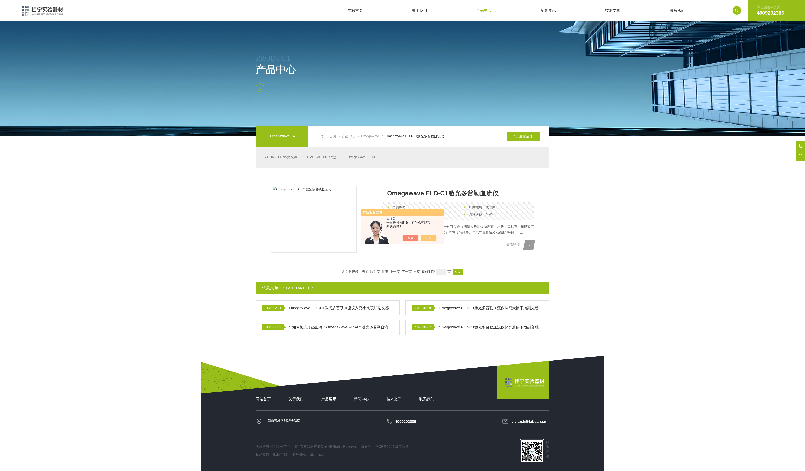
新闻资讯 (548, 10)
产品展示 (328, 399)
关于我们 (419, 10)
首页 (333, 136)
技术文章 (612, 10)
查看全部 (526, 136)
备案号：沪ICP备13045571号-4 (384, 446)
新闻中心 (361, 399)
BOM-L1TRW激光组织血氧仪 (285, 157)
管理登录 (299, 454)
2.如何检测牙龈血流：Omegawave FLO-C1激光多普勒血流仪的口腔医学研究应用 (341, 327)
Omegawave (370, 136)
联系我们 (677, 10)
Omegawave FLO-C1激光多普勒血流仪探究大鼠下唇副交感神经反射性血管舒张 (491, 308)
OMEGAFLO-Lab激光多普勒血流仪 (325, 157)
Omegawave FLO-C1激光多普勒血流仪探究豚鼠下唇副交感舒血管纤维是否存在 (491, 327)
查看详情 (513, 245)
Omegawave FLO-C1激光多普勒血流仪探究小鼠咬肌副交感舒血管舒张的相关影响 (341, 308)
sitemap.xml (318, 454)
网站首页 (355, 10)
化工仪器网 (281, 454)
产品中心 (483, 10)
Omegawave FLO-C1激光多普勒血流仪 (365, 157)
